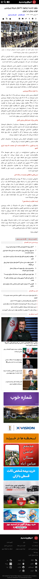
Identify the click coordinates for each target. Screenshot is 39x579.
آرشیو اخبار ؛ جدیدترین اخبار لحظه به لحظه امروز (7, 545)
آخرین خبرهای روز (33, 314)
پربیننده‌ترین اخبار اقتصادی (31, 242)
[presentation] (35, 19)
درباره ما (36, 542)
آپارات (19, 560)
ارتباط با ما (35, 546)
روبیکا (6, 564)
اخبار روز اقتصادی (33, 291)
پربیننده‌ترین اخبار (33, 549)
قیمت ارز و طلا (32, 239)
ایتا (7, 567)
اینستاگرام (31, 567)
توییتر (32, 571)
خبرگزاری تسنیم (27, 56)
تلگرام (32, 564)
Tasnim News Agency (16, 576)
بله (7, 560)
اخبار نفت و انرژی (12, 15)
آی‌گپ (19, 567)
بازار (24, 542)
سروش (19, 564)
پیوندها (36, 552)
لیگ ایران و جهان (20, 239)
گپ (20, 571)
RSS (32, 560)
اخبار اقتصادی (21, 15)
